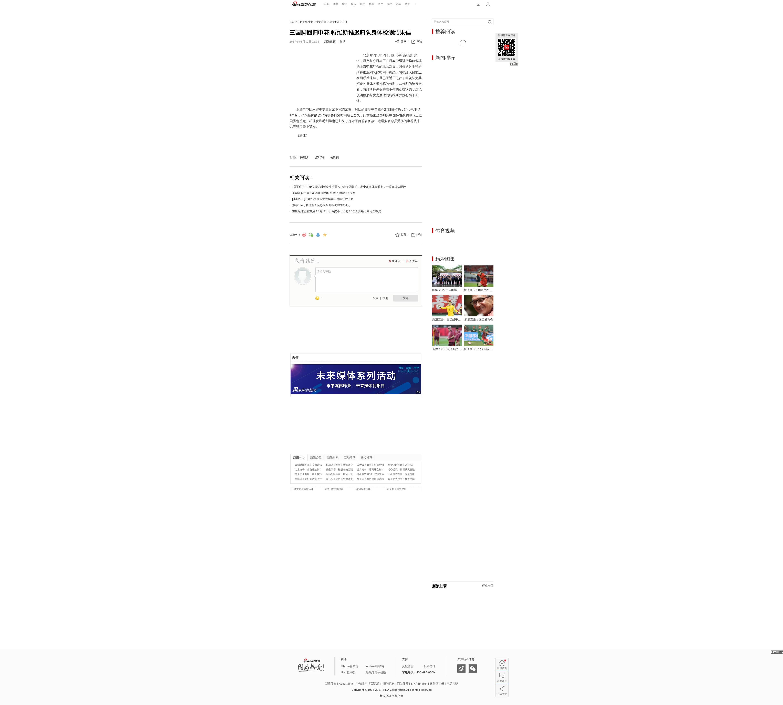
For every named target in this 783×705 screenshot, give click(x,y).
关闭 (514, 64)
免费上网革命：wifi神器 (401, 464)
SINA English (419, 683)
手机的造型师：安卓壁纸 (401, 474)
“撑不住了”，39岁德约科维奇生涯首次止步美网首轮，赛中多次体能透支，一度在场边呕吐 (349, 186)
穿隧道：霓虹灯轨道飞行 (308, 478)
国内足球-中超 (305, 21)
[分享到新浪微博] (304, 235)
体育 (335, 4)
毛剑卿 (334, 157)
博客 (371, 4)
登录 (376, 298)
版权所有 (397, 695)
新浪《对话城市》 (334, 489)
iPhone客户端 (349, 666)
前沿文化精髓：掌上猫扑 (308, 474)
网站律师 (402, 683)
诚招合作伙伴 (363, 489)
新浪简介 (330, 683)
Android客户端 (375, 666)
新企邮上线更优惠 (396, 489)
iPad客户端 (348, 672)
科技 (362, 4)
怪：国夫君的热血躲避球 (370, 478)
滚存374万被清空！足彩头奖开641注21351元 (321, 205)
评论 (419, 41)
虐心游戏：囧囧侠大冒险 (401, 469)
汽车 (398, 4)
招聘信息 (389, 683)
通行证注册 (437, 683)
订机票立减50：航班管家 (370, 474)
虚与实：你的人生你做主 (339, 478)
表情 (319, 299)
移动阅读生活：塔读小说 (339, 474)
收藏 (403, 234)
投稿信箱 (429, 666)
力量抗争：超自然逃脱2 (308, 469)
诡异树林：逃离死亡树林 (370, 469)
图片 (380, 4)
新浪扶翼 (439, 586)
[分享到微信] (311, 235)
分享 (403, 41)
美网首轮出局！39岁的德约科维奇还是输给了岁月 (323, 192)
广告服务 (361, 683)
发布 (405, 298)
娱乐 (353, 4)
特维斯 (305, 157)
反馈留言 (408, 666)
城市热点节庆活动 (303, 489)
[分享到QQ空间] (325, 235)
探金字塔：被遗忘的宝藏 (339, 469)
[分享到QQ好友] (318, 235)
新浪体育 (304, 4)
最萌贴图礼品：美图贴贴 (308, 464)
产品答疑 (452, 683)
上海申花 (334, 21)
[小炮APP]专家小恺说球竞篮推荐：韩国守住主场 (323, 199)
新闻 (326, 4)
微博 (343, 41)
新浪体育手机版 (376, 672)
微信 (473, 668)
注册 (385, 298)
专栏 (389, 4)
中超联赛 (321, 21)
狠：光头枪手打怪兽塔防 (401, 478)
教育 (407, 4)
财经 (344, 4)
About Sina (346, 683)
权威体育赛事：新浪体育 (339, 464)
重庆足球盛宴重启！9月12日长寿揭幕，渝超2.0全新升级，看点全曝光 (336, 211)
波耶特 (319, 157)
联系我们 (375, 683)
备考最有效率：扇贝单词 (370, 464)
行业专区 (487, 585)
